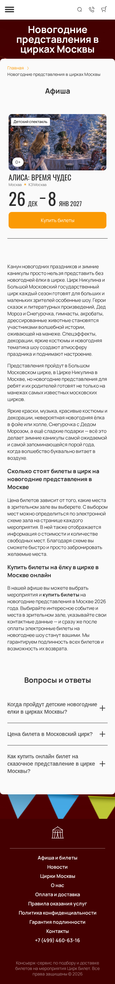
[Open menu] (9, 10)
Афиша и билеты (57, 857)
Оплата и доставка (57, 894)
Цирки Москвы (57, 876)
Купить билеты (58, 220)
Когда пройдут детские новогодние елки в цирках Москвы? (52, 708)
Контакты (57, 931)
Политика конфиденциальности (58, 912)
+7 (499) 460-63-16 (57, 940)
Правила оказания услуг (57, 903)
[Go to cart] (104, 10)
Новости (57, 866)
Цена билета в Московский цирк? (50, 734)
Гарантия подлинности (57, 922)
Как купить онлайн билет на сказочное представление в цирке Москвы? (51, 763)
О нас (57, 885)
